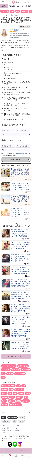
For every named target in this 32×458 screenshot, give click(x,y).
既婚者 (28, 393)
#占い (3, 417)
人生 (18, 386)
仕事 (12, 11)
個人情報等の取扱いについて (20, 153)
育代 (29, 313)
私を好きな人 (19, 389)
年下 (12, 397)
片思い (11, 401)
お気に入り (29, 455)
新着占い (4, 6)
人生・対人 (4, 11)
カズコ (28, 276)
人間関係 (4, 389)
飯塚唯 (29, 179)
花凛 (3, 377)
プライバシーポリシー (20, 428)
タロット (26, 401)
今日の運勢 (12, 6)
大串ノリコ (15, 370)
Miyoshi (28, 251)
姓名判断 (4, 405)
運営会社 (17, 430)
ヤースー (10, 373)
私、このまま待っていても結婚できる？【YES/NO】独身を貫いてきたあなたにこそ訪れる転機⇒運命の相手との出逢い (20, 172)
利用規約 (17, 425)
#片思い (22, 417)
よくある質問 (5, 428)
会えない (19, 397)
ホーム (3, 455)
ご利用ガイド (5, 425)
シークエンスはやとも (25, 301)
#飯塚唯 (21, 421)
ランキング (20, 6)
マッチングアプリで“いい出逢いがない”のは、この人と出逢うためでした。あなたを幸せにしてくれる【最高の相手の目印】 (20, 212)
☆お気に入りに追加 (24, 26)
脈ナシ (4, 401)
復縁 (10, 393)
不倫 (15, 393)
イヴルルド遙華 (20, 373)
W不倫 (21, 393)
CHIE (29, 288)
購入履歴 (28, 6)
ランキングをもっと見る (16, 356)
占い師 (16, 455)
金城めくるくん (23, 366)
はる (3, 373)
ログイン (28, 2)
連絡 (26, 397)
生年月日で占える (15, 405)
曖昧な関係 (5, 397)
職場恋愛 (18, 401)
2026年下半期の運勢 (8, 386)
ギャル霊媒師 (26, 370)
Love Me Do (27, 238)
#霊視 (14, 421)
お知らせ (17, 433)
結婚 (17, 11)
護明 (29, 338)
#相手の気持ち (6, 421)
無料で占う (16, 159)
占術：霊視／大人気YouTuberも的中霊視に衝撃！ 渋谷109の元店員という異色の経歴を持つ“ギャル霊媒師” (19, 35)
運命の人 (24, 11)
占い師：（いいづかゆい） (18, 29)
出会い (4, 393)
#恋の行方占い (12, 417)
